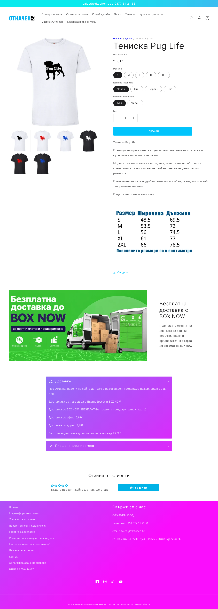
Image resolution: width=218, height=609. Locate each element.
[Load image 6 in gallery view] (42, 163)
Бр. (115, 111)
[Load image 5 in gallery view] (19, 163)
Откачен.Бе (81, 604)
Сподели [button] (122, 272)
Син (136, 89)
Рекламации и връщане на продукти (31, 538)
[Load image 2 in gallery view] (42, 140)
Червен (153, 89)
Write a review (138, 487)
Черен (121, 89)
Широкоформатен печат (24, 513)
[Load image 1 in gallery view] (19, 140)
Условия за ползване (22, 519)
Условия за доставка (22, 531)
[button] (151, 14)
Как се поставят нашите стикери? (30, 544)
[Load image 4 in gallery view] (88, 140)
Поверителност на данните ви (27, 525)
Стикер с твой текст (21, 569)
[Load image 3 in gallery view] (65, 140)
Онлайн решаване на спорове (27, 562)
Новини (13, 507)
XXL (164, 75)
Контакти (14, 556)
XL (151, 75)
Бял (170, 89)
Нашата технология (21, 550)
